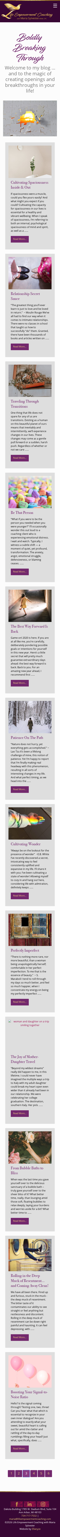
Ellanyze (36, 1529)
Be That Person (22, 513)
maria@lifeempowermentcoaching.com (30, 1519)
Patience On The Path (27, 738)
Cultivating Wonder (25, 844)
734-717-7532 (29, 1516)
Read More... (19, 239)
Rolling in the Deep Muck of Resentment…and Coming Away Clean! (30, 1281)
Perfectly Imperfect (25, 951)
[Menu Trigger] (55, 6)
